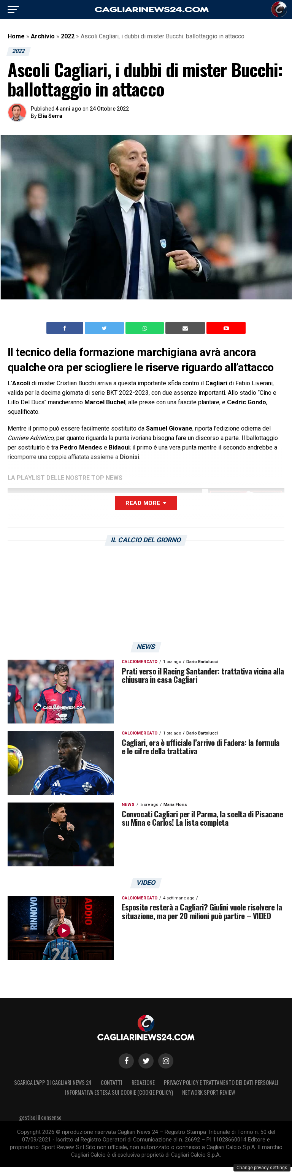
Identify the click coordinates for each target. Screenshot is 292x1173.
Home (16, 36)
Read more (142, 503)
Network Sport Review (208, 1092)
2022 (68, 36)
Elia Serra (50, 116)
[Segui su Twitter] (146, 1061)
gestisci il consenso (40, 1117)
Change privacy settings (261, 1167)
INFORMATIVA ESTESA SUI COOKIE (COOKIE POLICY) (119, 1092)
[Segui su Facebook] (126, 1061)
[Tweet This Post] (105, 328)
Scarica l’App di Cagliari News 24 (53, 1082)
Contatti (111, 1082)
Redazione (143, 1082)
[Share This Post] (145, 328)
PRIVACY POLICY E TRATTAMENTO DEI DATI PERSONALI (221, 1082)
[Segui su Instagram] (165, 1061)
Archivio (43, 36)
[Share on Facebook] (65, 328)
